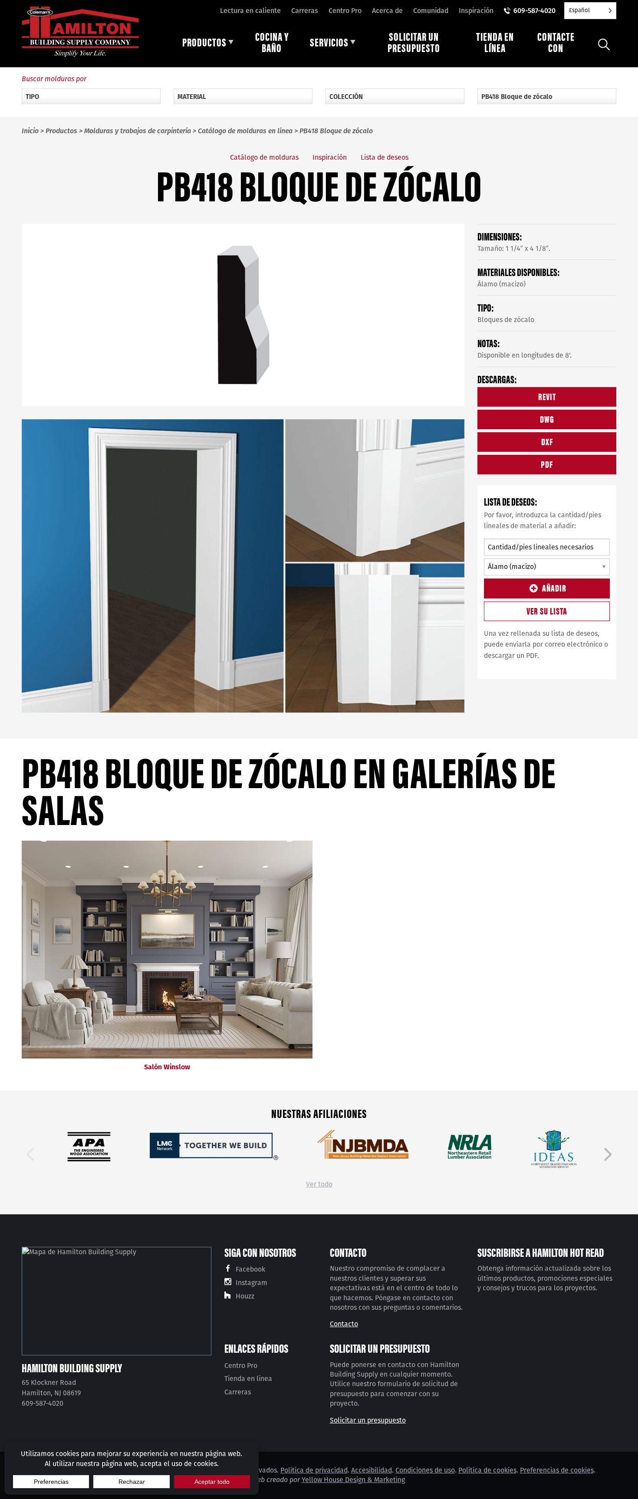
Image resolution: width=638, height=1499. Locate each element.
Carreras (304, 11)
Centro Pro (345, 11)
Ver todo (319, 1184)
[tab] (208, 44)
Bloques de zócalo (505, 320)
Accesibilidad (371, 1470)
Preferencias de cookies (557, 1470)
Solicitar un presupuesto (368, 1420)
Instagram (251, 1283)
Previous (30, 1154)
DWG (547, 418)
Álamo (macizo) (501, 284)
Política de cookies (487, 1470)
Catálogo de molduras (264, 157)
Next (608, 1154)
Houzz (245, 1296)
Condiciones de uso (425, 1470)
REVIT (547, 396)
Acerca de (387, 11)
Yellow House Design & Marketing (353, 1480)
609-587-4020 (534, 11)
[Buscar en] (604, 44)
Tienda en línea (248, 1378)
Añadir (554, 587)
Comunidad (430, 11)
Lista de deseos (384, 157)
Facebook (250, 1269)
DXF (547, 441)
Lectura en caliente (250, 11)
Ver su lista (546, 610)
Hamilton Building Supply (72, 1367)
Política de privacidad (314, 1470)
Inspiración (476, 11)
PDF (547, 463)
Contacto (344, 1324)
